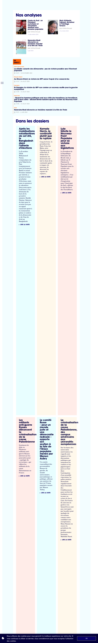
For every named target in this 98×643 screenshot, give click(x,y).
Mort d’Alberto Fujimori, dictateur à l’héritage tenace (66, 23)
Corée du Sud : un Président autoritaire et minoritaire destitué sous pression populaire (35, 25)
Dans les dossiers (32, 121)
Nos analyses (29, 15)
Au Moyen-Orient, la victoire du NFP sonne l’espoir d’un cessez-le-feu (41, 79)
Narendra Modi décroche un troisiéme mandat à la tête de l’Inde (35, 43)
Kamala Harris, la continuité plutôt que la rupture (46, 134)
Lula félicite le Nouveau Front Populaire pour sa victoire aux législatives (67, 138)
